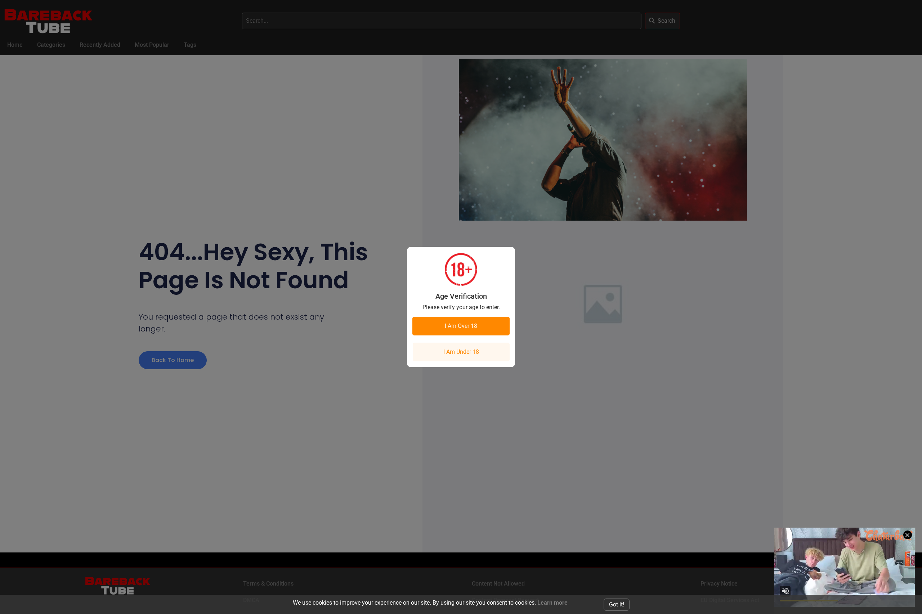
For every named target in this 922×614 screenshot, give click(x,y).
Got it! (616, 604)
